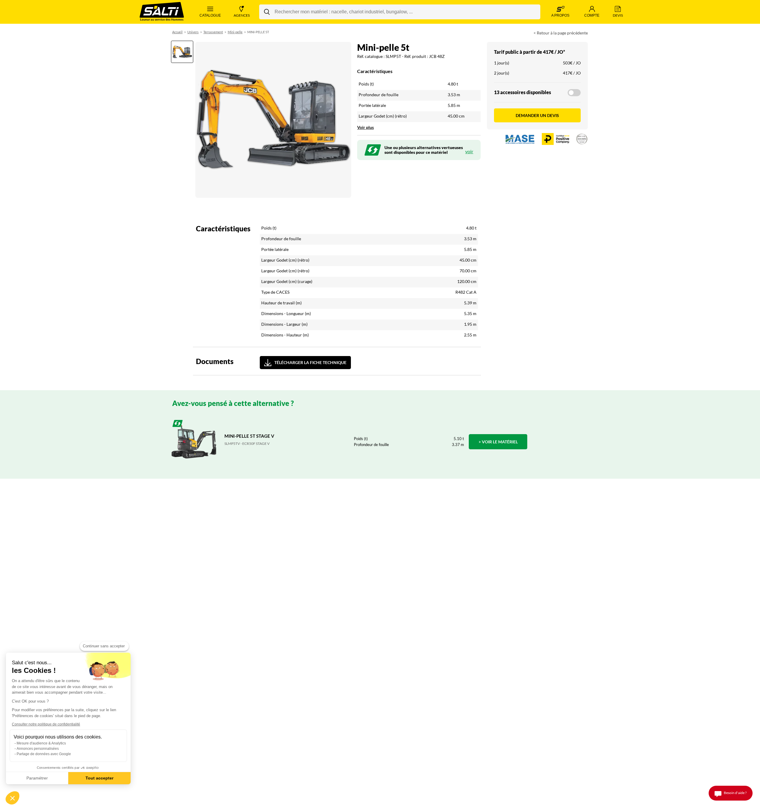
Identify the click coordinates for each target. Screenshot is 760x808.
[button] (12, 798)
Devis (617, 15)
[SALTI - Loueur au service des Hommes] (162, 12)
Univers (193, 32)
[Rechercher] (266, 12)
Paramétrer (37, 778)
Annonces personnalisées (38, 749)
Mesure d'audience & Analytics (41, 743)
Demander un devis (537, 115)
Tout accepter (99, 778)
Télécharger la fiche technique (310, 362)
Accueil (177, 32)
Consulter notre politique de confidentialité (46, 724)
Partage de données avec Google (44, 754)
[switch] (574, 92)
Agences (241, 15)
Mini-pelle (235, 32)
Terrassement (213, 32)
